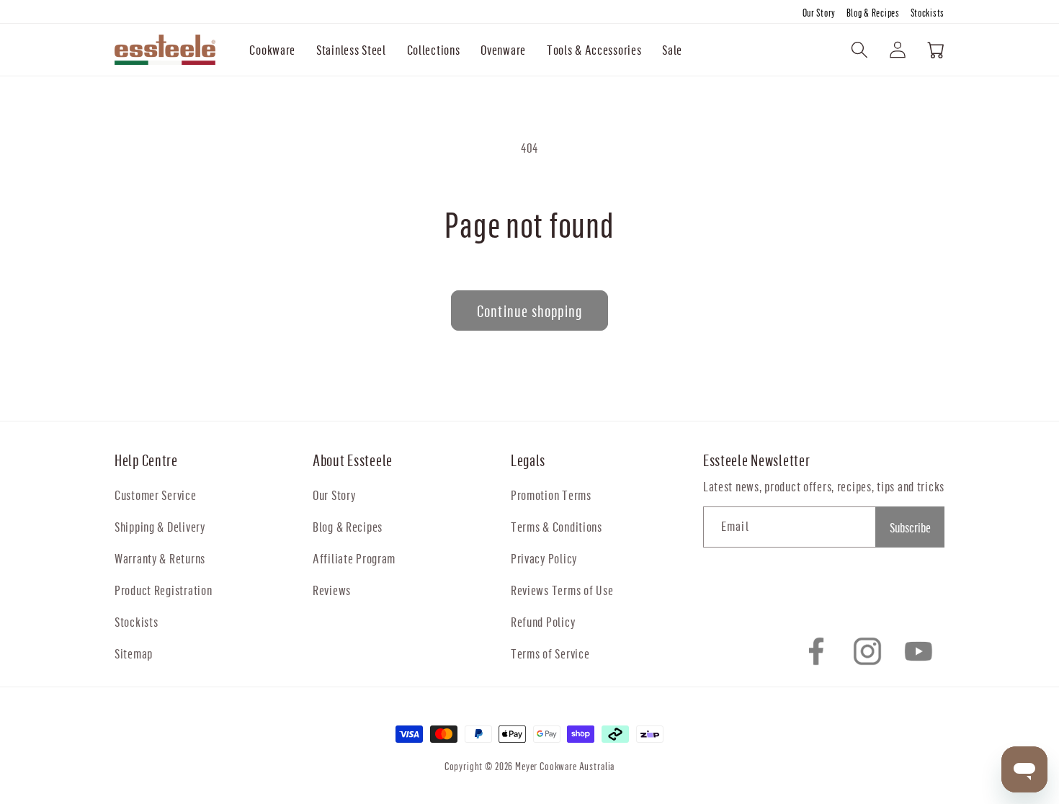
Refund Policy (543, 621)
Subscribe (910, 527)
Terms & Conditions (556, 526)
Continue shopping (529, 311)
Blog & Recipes (874, 12)
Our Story (820, 12)
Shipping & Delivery (160, 526)
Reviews (332, 589)
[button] (272, 50)
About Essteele (353, 460)
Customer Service (156, 494)
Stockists (927, 12)
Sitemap (134, 653)
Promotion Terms (551, 494)
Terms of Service (550, 653)
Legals (528, 460)
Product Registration (163, 589)
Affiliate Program (354, 558)
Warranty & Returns (160, 558)
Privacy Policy (544, 558)
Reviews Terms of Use (562, 589)
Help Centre (146, 460)
